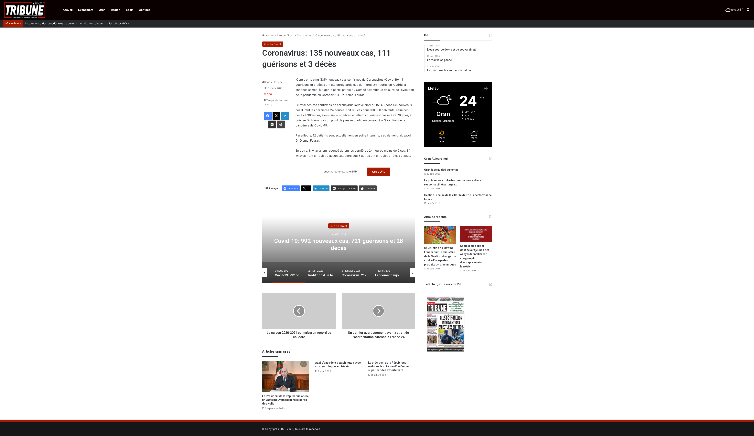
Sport (129, 9)
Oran (102, 9)
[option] (338, 244)
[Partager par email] (272, 124)
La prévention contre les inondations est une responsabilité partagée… (452, 182)
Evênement (85, 9)
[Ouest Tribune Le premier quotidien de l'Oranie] (24, 10)
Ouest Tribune (274, 82)
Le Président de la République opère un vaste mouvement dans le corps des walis (285, 400)
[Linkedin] (285, 116)
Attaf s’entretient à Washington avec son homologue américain (338, 365)
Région (115, 9)
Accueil (68, 9)
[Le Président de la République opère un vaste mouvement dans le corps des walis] (285, 376)
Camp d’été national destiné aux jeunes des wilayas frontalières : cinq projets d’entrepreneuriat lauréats (475, 256)
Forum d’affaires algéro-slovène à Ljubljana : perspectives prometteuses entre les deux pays (81, 23)
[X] (276, 116)
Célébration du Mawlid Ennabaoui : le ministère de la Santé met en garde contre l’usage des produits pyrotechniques (440, 256)
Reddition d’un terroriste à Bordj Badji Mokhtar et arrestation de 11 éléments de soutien (339, 245)
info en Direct (285, 35)
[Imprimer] (281, 124)
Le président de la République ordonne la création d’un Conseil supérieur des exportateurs (389, 366)
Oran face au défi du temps (441, 170)
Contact (144, 9)
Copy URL (378, 171)
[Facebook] (268, 116)
